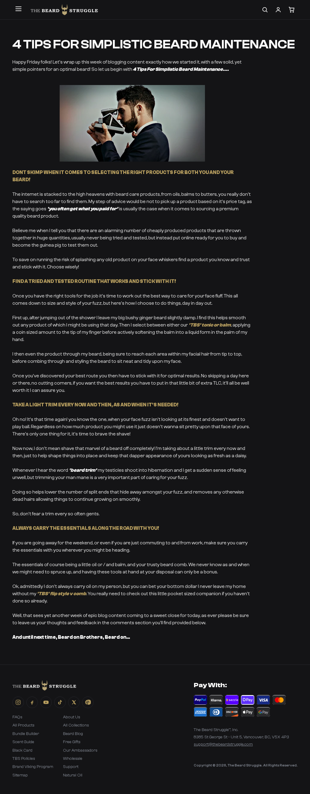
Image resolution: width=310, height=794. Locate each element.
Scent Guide (23, 742)
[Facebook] (32, 702)
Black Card (22, 750)
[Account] (278, 10)
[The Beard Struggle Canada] (64, 9)
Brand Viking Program (32, 766)
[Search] (265, 10)
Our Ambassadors (80, 750)
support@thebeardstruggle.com (223, 744)
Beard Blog (73, 733)
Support (70, 766)
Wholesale (72, 758)
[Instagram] (18, 702)
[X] (74, 702)
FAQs (17, 717)
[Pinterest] (88, 702)
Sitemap (20, 775)
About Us (71, 717)
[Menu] (18, 9)
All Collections (76, 725)
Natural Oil (72, 775)
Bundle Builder (25, 733)
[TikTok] (60, 702)
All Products (23, 725)
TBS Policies (23, 758)
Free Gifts (72, 742)
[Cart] (291, 10)
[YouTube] (46, 702)
